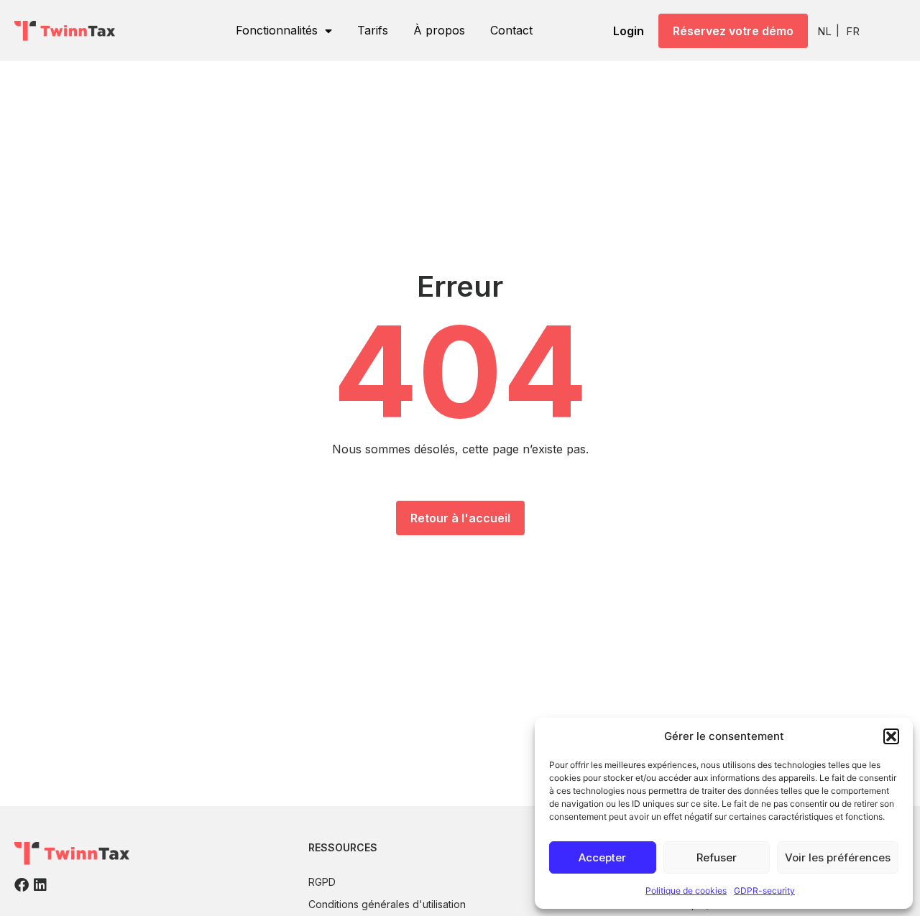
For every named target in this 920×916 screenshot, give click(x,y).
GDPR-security (764, 890)
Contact (511, 30)
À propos (439, 30)
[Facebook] (21, 885)
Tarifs (372, 30)
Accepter (602, 857)
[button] (891, 736)
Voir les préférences (838, 857)
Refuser (716, 857)
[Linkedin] (40, 885)
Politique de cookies (686, 890)
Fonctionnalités (277, 30)
